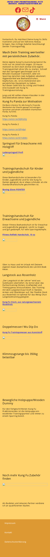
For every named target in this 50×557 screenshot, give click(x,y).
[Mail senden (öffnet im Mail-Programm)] (25, 10)
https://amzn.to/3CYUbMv (14, 138)
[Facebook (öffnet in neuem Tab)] (18, 10)
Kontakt (8, 532)
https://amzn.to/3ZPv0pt (14, 129)
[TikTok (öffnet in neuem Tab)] (32, 10)
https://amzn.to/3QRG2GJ (14, 119)
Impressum (10, 523)
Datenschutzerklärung (15, 541)
